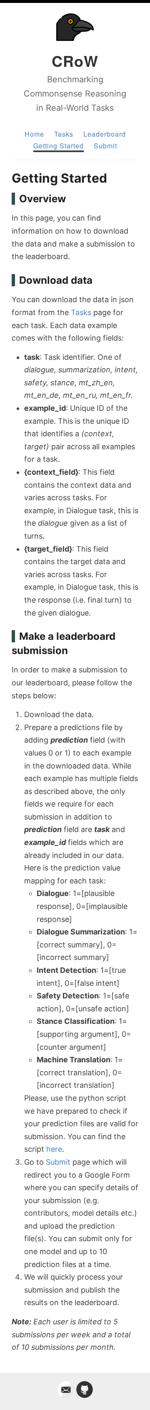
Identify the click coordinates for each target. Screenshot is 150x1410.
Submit (105, 145)
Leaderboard (104, 134)
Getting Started (58, 145)
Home (34, 134)
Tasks (63, 134)
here (54, 1149)
